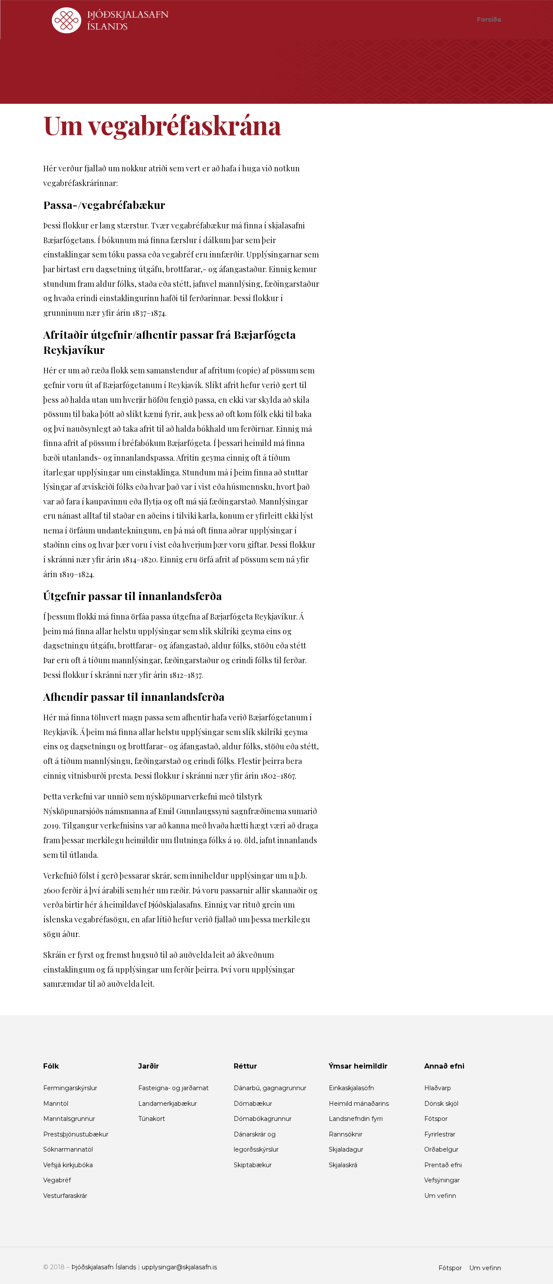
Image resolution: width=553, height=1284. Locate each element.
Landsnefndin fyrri (356, 1119)
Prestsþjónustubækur (75, 1134)
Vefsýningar (442, 1180)
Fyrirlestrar (439, 1134)
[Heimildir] (110, 19)
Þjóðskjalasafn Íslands (103, 1267)
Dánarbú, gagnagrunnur (270, 1088)
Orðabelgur (441, 1149)
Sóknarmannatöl (68, 1149)
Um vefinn (440, 1196)
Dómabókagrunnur (263, 1119)
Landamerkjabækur (167, 1103)
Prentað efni (443, 1165)
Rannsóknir (345, 1134)
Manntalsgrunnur (69, 1119)
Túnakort (151, 1119)
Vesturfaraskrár (65, 1196)
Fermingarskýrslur (70, 1088)
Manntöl (55, 1103)
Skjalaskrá (343, 1165)
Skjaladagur (346, 1149)
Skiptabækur (253, 1165)
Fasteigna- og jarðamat (173, 1088)
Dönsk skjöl (441, 1103)
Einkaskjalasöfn (351, 1088)
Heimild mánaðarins (359, 1103)
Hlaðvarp (437, 1088)
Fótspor (436, 1119)
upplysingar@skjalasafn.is (179, 1267)
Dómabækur (253, 1103)
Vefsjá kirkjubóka (68, 1165)
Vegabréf (57, 1180)
